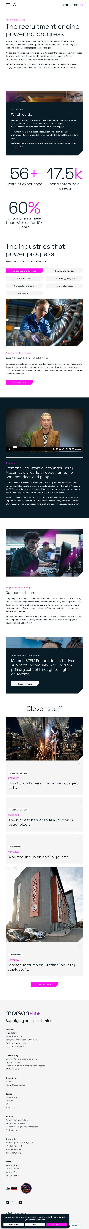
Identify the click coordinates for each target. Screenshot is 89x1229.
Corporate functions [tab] (24, 286)
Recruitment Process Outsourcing (22, 1039)
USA (7, 1104)
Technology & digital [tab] (65, 278)
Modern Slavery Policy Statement (22, 1126)
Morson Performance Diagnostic (21, 1059)
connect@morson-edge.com (20, 1142)
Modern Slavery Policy (16, 1123)
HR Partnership (13, 1069)
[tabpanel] (44, 345)
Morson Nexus (12, 1175)
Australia (10, 1107)
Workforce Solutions (16, 1043)
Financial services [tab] (64, 286)
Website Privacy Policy (17, 1120)
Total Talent (11, 1032)
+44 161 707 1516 (14, 1146)
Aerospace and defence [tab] (24, 270)
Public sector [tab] (24, 293)
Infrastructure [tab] (24, 278)
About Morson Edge (15, 1085)
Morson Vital (12, 1172)
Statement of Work (15, 1046)
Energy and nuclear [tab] (64, 270)
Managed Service (14, 1036)
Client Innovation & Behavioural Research (25, 1065)
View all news (44, 984)
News (8, 1081)
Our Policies (11, 1130)
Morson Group (12, 1165)
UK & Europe (11, 1097)
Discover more (19, 382)
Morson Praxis (12, 1168)
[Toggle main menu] (8, 4)
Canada (9, 1100)
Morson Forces (13, 1062)
